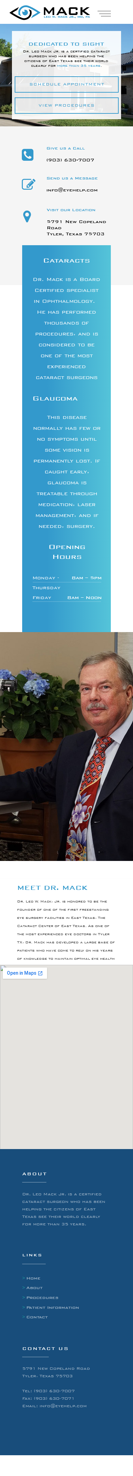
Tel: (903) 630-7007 (48, 1390)
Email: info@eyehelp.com (54, 1405)
